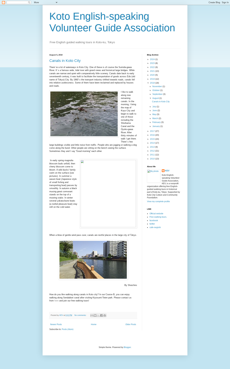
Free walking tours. (158, 217)
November (157, 86)
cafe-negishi (155, 227)
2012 (152, 151)
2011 (152, 155)
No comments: (80, 315)
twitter (152, 224)
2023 (152, 63)
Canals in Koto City (65, 61)
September (157, 94)
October (156, 90)
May (154, 114)
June (154, 110)
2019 (152, 79)
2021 (152, 71)
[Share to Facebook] (101, 315)
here (56, 300)
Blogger (127, 347)
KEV (167, 171)
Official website (156, 213)
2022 (152, 67)
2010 (152, 159)
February (156, 122)
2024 (152, 59)
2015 (152, 139)
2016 (152, 135)
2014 (152, 143)
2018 (152, 83)
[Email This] (92, 315)
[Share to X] (98, 315)
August (155, 98)
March (155, 118)
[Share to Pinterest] (104, 315)
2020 (152, 75)
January (156, 126)
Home (93, 324)
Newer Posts (56, 324)
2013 (152, 147)
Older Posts (130, 324)
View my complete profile (158, 201)
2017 (152, 131)
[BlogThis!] (95, 315)
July (154, 106)
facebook (154, 220)
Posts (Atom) (67, 329)
